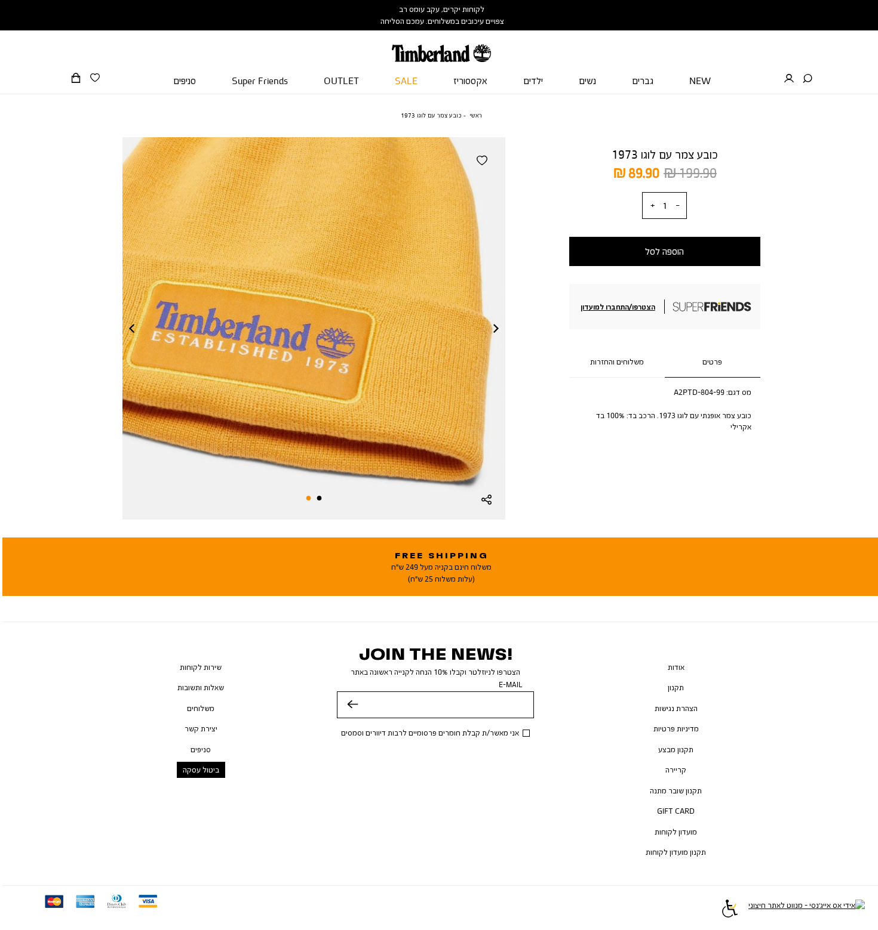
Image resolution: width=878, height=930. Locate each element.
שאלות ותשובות (200, 687)
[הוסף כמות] (652, 205)
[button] (807, 79)
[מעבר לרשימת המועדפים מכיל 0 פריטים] (95, 78)
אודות (676, 667)
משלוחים (200, 708)
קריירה (675, 769)
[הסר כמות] (677, 205)
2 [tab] (308, 498)
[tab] (712, 362)
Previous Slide (131, 328)
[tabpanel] (313, 328)
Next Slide (496, 328)
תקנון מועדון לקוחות (676, 852)
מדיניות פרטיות (676, 728)
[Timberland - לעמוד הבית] (441, 46)
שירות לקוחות (201, 667)
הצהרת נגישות (676, 708)
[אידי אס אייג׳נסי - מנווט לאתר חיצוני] (806, 910)
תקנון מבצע (675, 749)
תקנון (676, 687)
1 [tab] (319, 498)
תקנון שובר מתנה (676, 790)
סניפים (201, 749)
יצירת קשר (201, 728)
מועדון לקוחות (676, 831)
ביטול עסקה (201, 769)
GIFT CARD (676, 810)
